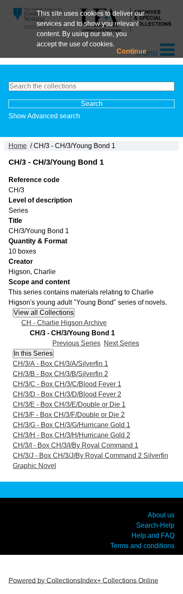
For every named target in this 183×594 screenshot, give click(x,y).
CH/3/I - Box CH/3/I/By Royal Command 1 (75, 445)
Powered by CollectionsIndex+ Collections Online (83, 580)
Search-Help (155, 525)
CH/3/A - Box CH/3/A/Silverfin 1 (60, 363)
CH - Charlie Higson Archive (64, 322)
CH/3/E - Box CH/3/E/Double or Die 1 (69, 404)
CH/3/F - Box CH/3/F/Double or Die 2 (69, 414)
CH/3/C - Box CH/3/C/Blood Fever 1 (67, 384)
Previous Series (76, 343)
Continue (131, 51)
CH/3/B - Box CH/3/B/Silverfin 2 (60, 373)
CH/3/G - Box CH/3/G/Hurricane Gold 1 (71, 424)
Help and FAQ (153, 535)
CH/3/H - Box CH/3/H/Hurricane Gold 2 (71, 435)
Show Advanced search (44, 116)
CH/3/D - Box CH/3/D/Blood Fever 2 (67, 394)
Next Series (121, 343)
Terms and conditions (142, 545)
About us (161, 515)
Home (18, 145)
